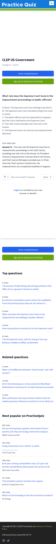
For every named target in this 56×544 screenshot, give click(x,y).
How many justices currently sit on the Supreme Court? (27, 328)
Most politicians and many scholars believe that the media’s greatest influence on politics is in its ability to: (28, 400)
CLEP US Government (18, 60)
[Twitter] (8, 540)
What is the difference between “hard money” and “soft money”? (27, 371)
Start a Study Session (28, 73)
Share (45, 177)
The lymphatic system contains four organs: (22, 481)
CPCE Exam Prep (8, 452)
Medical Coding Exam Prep (13, 484)
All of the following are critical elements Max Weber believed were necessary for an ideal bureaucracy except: (28, 385)
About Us (40, 526)
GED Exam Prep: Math (10, 470)
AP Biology (6, 499)
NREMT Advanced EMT (11, 435)
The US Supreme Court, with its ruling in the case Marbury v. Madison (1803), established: (24, 341)
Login (16, 190)
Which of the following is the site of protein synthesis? (27, 495)
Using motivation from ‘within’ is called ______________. (20, 447)
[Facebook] (3, 540)
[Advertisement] (28, 34)
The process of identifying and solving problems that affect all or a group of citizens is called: (27, 287)
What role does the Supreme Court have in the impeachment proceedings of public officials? (23, 316)
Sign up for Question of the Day (28, 81)
